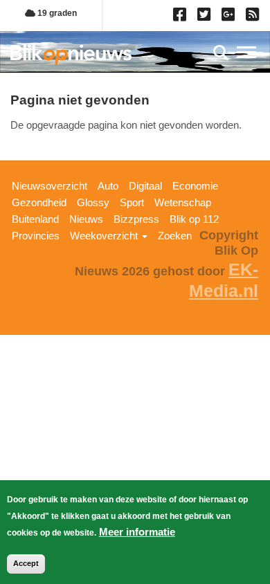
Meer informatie (137, 532)
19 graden (56, 13)
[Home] (71, 54)
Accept (26, 563)
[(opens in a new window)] (182, 17)
